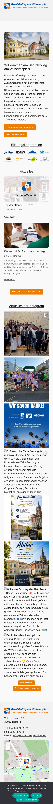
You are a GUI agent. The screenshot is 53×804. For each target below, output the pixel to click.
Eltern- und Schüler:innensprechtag (24, 251)
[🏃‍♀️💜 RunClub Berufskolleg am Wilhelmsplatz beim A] (26, 379)
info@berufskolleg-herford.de (29, 735)
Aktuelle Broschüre (16, 134)
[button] (26, 761)
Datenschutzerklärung (35, 791)
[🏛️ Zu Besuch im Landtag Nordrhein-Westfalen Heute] (26, 333)
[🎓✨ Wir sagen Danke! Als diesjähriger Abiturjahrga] (26, 425)
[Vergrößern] (45, 35)
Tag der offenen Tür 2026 (18, 205)
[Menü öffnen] (26, 15)
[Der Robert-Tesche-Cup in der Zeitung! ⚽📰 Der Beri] (26, 655)
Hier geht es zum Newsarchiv (26, 291)
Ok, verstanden (21, 795)
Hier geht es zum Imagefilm (20, 127)
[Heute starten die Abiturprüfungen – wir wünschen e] (26, 563)
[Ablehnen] (49, 793)
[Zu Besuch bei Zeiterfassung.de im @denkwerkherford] (26, 471)
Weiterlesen (9, 217)
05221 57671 (17, 731)
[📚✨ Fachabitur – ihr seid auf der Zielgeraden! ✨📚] (26, 517)
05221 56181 (21, 728)
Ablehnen (36, 795)
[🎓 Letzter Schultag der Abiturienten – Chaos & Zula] (26, 609)
